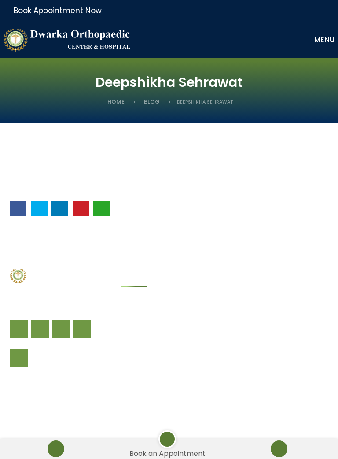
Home (116, 101)
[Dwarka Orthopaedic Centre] (70, 39)
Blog (152, 101)
